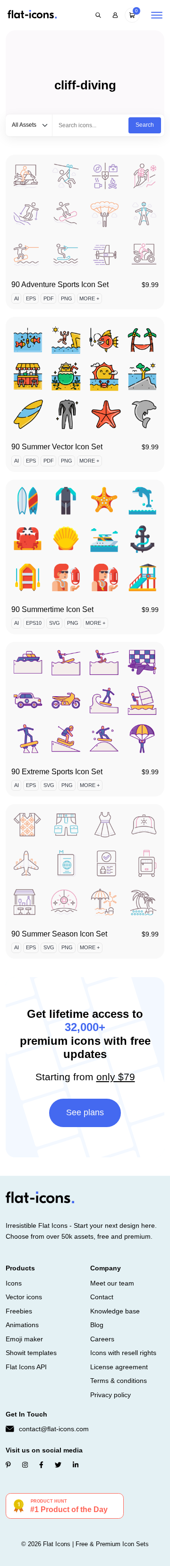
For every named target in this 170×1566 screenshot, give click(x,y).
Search (145, 125)
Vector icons (24, 1297)
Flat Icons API (26, 1367)
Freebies (19, 1311)
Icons (14, 1283)
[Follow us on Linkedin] (75, 1465)
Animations (22, 1325)
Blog (96, 1325)
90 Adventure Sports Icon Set (60, 284)
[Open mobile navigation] (156, 15)
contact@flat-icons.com (54, 1429)
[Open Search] (98, 15)
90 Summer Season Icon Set (59, 934)
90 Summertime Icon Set (52, 609)
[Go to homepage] (32, 15)
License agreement (119, 1367)
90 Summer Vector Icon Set (56, 447)
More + (89, 298)
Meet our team (112, 1283)
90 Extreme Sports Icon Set (56, 772)
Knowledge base (115, 1311)
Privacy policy (110, 1395)
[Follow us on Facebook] (41, 1465)
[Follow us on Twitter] (58, 1465)
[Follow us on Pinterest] (8, 1465)
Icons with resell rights (123, 1352)
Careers (102, 1339)
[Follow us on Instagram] (25, 1465)
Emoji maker (24, 1339)
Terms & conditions (118, 1380)
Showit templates (31, 1352)
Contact (101, 1297)
